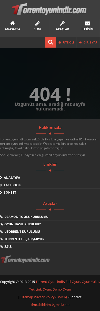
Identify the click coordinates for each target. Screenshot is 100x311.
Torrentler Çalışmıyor (23, 239)
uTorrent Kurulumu (21, 231)
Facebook (11, 185)
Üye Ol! (68, 42)
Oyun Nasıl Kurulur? (22, 224)
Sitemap (27, 297)
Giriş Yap (90, 42)
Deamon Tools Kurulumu (25, 217)
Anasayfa (11, 177)
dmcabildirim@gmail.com (50, 304)
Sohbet (9, 192)
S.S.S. (7, 246)
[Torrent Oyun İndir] (25, 263)
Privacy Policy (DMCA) (50, 297)
